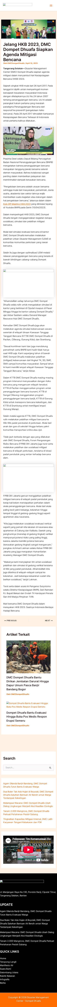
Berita (3, 983)
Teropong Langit (8, 962)
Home (3, 958)
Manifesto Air (6, 965)
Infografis (5, 979)
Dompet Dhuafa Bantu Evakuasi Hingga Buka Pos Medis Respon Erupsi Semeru (26, 716)
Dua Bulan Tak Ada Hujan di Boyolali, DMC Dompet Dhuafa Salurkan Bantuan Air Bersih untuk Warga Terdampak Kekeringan (28, 794)
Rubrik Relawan (7, 976)
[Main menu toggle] (51, 5)
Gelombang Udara (9, 972)
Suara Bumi (5, 969)
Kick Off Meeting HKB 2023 (17, 204)
